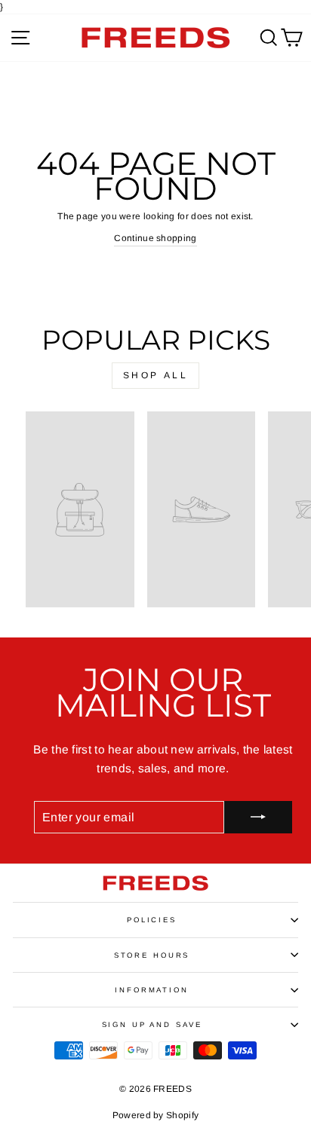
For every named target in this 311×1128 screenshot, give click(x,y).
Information (152, 990)
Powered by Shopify (155, 1115)
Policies (152, 920)
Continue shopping (155, 238)
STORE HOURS (152, 955)
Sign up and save (152, 1024)
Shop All (156, 375)
